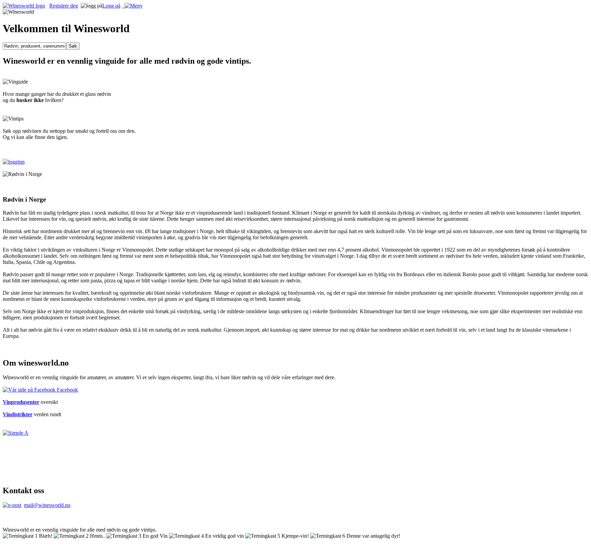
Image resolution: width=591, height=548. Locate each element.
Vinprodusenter (21, 402)
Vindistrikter (17, 414)
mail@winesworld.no (47, 505)
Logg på (111, 6)
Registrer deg (63, 6)
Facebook (66, 390)
